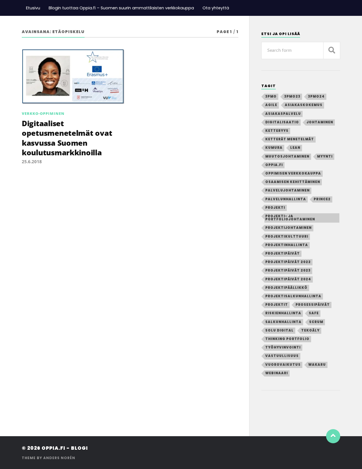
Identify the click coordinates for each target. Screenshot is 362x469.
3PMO (271, 96)
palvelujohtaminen (287, 190)
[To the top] (333, 436)
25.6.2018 (32, 161)
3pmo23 (292, 96)
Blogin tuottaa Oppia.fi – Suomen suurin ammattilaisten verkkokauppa (121, 8)
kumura (274, 147)
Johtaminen (320, 122)
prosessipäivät (313, 304)
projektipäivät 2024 (288, 279)
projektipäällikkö (286, 287)
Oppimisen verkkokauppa (293, 173)
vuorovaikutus (283, 364)
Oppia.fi (274, 165)
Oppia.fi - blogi (65, 448)
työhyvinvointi (283, 347)
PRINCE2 (322, 199)
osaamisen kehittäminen (292, 182)
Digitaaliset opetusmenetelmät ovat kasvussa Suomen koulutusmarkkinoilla (67, 138)
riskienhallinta (283, 313)
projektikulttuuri (286, 236)
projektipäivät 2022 (288, 262)
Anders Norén (59, 457)
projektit (276, 304)
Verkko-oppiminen (43, 113)
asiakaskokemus (303, 105)
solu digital (279, 330)
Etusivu (33, 8)
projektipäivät (282, 253)
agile (271, 105)
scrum (316, 322)
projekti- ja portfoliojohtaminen (290, 217)
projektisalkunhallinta (293, 296)
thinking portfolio (287, 339)
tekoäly (310, 330)
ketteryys (276, 130)
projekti (275, 207)
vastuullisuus (282, 356)
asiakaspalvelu (283, 113)
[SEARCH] (331, 50)
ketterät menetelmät (289, 139)
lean (295, 147)
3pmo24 (316, 96)
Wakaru (317, 364)
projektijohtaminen (288, 227)
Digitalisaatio (282, 122)
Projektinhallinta (286, 245)
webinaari (276, 373)
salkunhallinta (283, 322)
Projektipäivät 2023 (288, 270)
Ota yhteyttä (215, 8)
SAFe (314, 313)
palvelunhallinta (285, 199)
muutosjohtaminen (287, 156)
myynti (325, 156)
